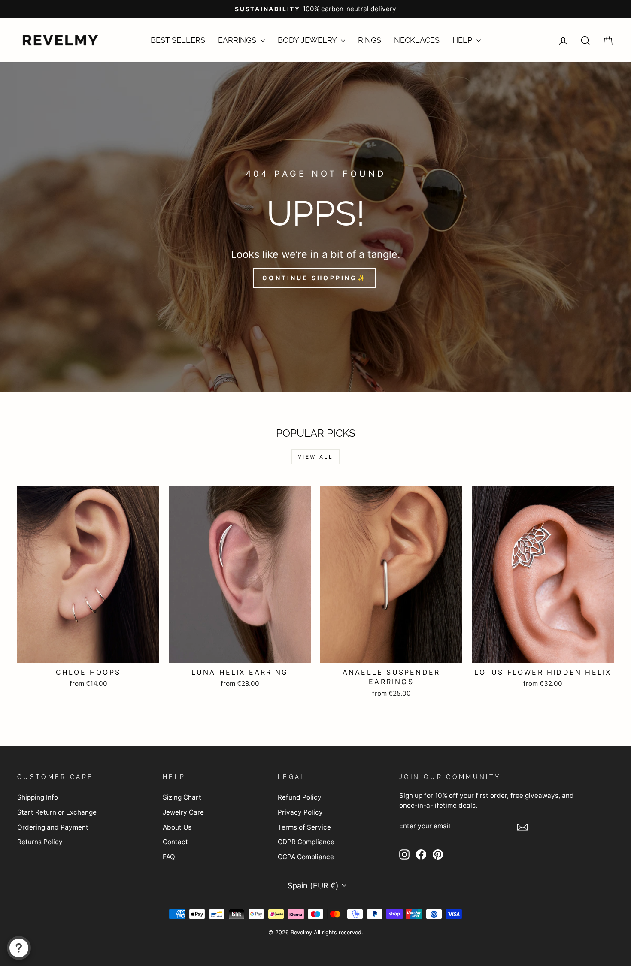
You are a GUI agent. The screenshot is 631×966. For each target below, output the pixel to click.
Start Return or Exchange (57, 812)
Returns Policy (40, 842)
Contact (175, 842)
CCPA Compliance (306, 857)
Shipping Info (37, 797)
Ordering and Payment (52, 827)
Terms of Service (304, 827)
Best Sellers (178, 40)
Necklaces (417, 40)
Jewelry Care (183, 812)
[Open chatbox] (19, 948)
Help (463, 40)
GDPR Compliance (306, 842)
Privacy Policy (300, 812)
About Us (177, 827)
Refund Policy (300, 797)
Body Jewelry (308, 40)
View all (316, 456)
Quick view (88, 652)
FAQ (169, 857)
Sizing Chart (182, 797)
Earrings (238, 40)
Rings (369, 40)
